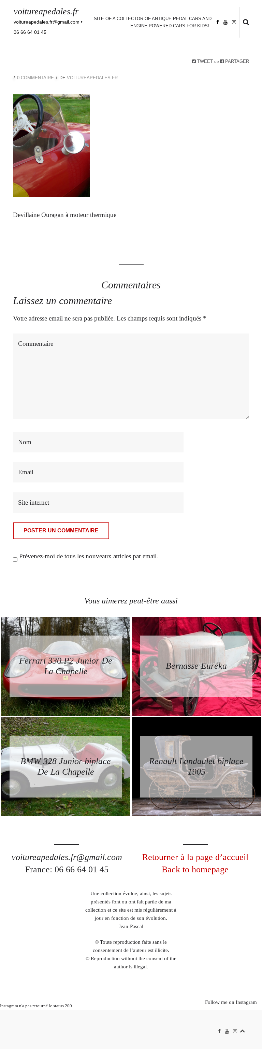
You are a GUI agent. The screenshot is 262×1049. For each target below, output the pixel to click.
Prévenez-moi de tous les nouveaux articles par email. (88, 556)
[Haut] (242, 1029)
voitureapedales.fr (46, 11)
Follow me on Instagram (231, 1002)
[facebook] (217, 21)
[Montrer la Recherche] (244, 22)
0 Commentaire (35, 77)
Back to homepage (195, 869)
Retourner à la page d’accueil (195, 857)
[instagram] (234, 21)
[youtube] (225, 21)
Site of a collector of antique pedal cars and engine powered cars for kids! (153, 22)
